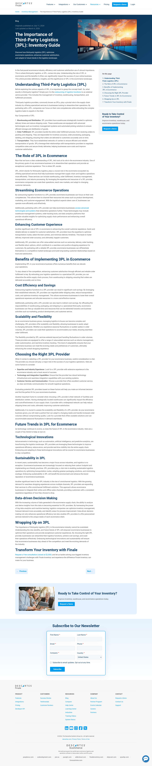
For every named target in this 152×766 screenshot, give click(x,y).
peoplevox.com (28, 757)
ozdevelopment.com (44, 757)
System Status (70, 719)
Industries (68, 712)
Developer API (20, 709)
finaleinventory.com (96, 757)
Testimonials (44, 702)
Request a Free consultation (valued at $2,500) (33, 555)
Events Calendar (96, 705)
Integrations (63, 4)
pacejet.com (67, 757)
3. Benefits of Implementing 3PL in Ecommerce (112, 88)
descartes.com (67, 739)
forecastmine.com (76, 760)
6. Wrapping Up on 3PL (110, 99)
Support (118, 705)
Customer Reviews (46, 705)
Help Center (69, 705)
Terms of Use (85, 739)
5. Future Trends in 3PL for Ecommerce (116, 96)
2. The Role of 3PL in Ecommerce (114, 84)
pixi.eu (57, 757)
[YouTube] (71, 729)
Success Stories (45, 698)
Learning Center (70, 709)
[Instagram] (76, 729)
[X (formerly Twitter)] (85, 729)
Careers (93, 709)
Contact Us (119, 702)
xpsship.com (124, 757)
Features (50, 4)
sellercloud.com (80, 757)
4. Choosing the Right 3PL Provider (115, 93)
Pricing (106, 4)
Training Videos (70, 716)
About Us (93, 698)
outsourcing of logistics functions (68, 92)
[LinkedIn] (66, 729)
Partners (93, 712)
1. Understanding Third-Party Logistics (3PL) (111, 79)
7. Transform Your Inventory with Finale (117, 102)
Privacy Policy (76, 739)
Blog (66, 698)
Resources (94, 4)
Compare (68, 702)
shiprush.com (111, 757)
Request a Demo (120, 4)
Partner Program (96, 702)
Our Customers (79, 4)
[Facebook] (80, 729)
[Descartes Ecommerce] (76, 747)
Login (133, 4)
